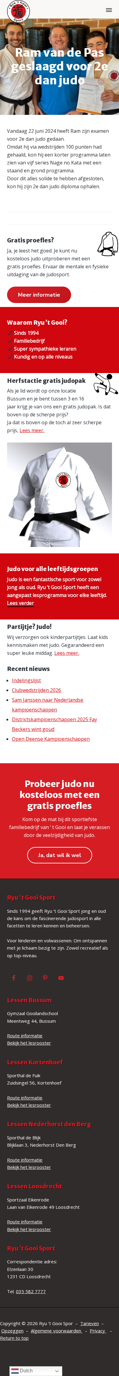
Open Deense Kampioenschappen (51, 739)
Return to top (14, 1338)
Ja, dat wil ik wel (59, 855)
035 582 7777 (31, 1291)
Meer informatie (39, 294)
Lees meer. (32, 430)
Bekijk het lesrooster (29, 1043)
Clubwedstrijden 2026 (36, 690)
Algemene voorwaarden (56, 1331)
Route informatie (24, 1035)
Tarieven (89, 1323)
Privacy (98, 1331)
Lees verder (20, 603)
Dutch (26, 1370)
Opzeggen (12, 1331)
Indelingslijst (26, 680)
